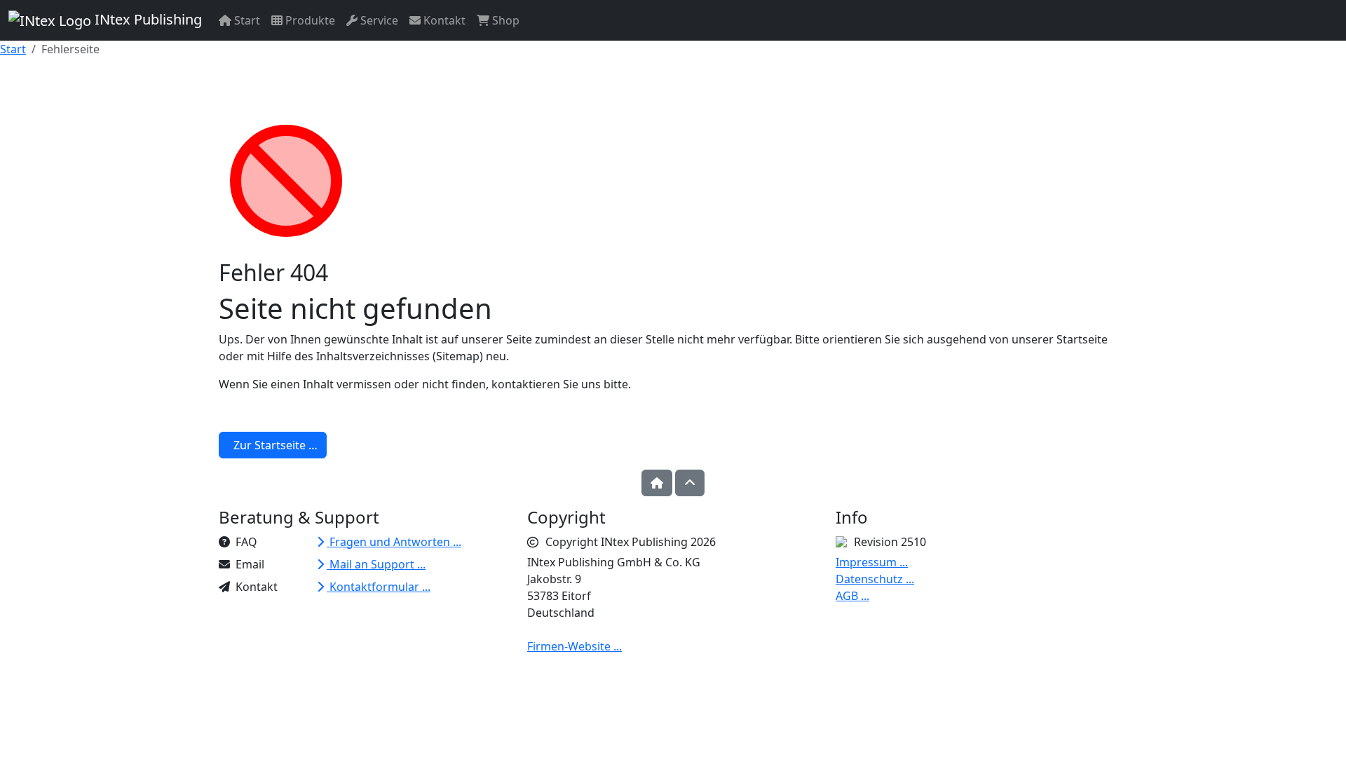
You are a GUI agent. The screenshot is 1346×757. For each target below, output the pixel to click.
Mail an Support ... (376, 564)
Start (245, 20)
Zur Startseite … (273, 445)
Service (378, 20)
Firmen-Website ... (574, 646)
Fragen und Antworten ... (394, 542)
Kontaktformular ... (378, 586)
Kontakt (443, 20)
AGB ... (852, 595)
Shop (504, 20)
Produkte (309, 20)
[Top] (690, 483)
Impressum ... (872, 562)
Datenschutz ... (875, 579)
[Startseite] (656, 483)
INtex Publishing (146, 19)
